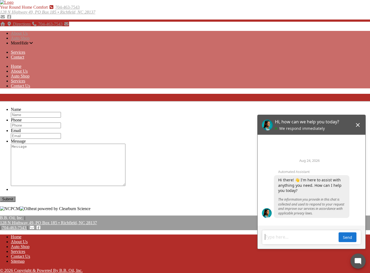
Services (18, 52)
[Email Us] (2, 17)
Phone (16, 120)
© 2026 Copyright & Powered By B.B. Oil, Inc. (41, 270)
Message (18, 141)
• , (48, 222)
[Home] (2, 24)
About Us (19, 33)
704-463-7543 (67, 7)
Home (16, 66)
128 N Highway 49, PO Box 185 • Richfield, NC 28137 (47, 12)
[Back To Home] (7, 2)
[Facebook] (9, 17)
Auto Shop (20, 38)
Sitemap (18, 261)
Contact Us (20, 85)
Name (16, 109)
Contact (17, 57)
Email (16, 130)
